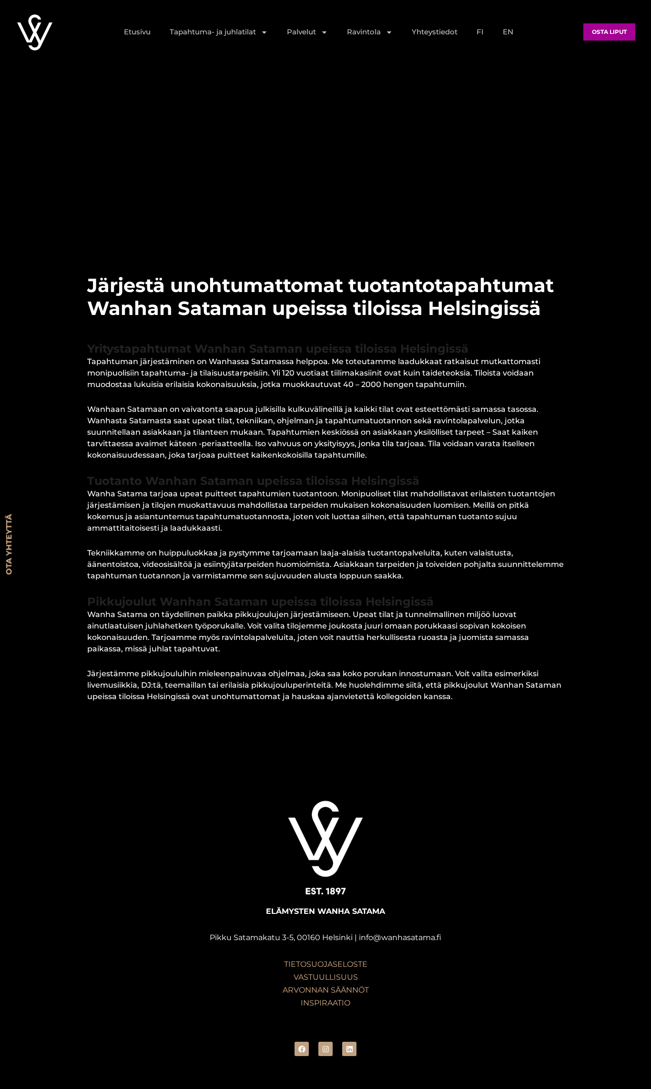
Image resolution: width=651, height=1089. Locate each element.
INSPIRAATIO (325, 1002)
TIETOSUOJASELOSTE (325, 964)
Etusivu (137, 31)
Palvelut (301, 31)
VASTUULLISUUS (326, 977)
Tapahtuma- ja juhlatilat (213, 31)
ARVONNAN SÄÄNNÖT (326, 990)
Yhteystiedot (435, 31)
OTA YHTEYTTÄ (8, 544)
